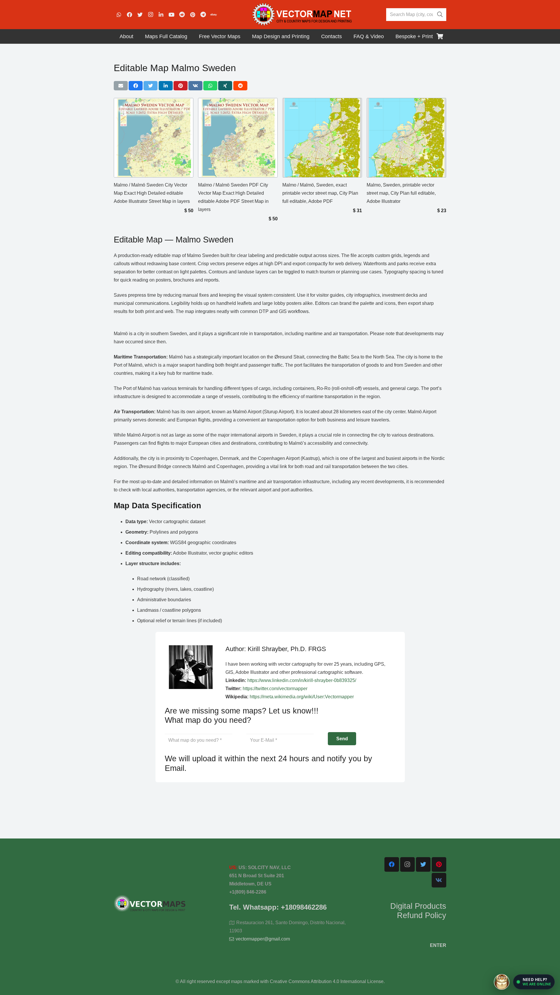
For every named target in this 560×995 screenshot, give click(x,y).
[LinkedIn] (161, 14)
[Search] (439, 14)
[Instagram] (150, 14)
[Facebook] (129, 14)
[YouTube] (171, 14)
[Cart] (439, 36)
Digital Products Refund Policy (418, 910)
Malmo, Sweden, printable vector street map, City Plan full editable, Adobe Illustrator (401, 193)
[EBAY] (213, 14)
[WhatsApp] (119, 14)
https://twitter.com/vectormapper (275, 688)
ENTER (438, 945)
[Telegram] (203, 14)
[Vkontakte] (439, 880)
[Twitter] (140, 14)
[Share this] (136, 85)
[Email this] (121, 85)
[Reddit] (182, 14)
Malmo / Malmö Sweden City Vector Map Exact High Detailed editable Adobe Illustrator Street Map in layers (152, 193)
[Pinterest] (192, 14)
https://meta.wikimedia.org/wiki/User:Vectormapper (302, 696)
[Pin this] (181, 85)
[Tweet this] (151, 85)
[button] (534, 981)
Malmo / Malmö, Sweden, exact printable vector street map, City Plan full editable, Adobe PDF (320, 193)
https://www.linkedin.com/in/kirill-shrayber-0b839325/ (301, 680)
